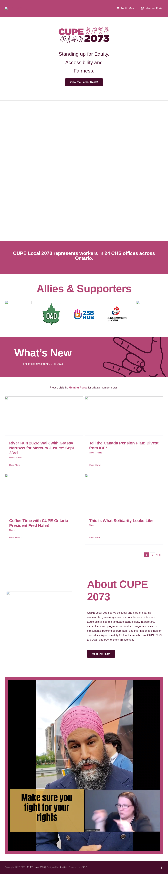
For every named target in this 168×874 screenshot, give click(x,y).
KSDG (84, 867)
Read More (14, 465)
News (12, 457)
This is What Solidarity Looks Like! (122, 520)
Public (19, 457)
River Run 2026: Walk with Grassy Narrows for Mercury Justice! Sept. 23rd (42, 448)
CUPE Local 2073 (36, 867)
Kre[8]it (63, 867)
